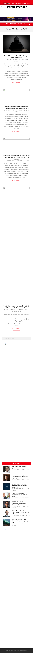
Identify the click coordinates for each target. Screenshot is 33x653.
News (26, 59)
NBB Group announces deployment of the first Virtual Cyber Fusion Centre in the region (16, 157)
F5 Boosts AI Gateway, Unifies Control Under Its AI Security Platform (20, 476)
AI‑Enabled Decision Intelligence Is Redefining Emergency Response (19, 503)
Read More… (16, 82)
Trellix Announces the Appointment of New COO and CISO (20, 494)
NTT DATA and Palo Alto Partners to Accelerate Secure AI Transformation (20, 512)
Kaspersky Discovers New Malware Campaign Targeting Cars (20, 521)
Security (16, 61)
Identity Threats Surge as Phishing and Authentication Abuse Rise (19, 485)
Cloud (15, 311)
